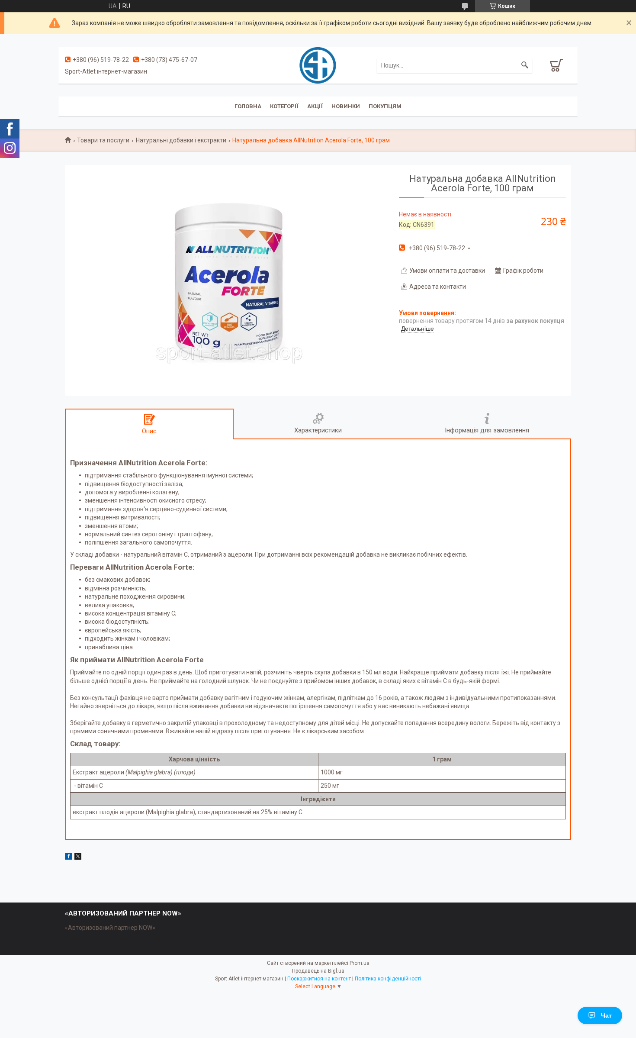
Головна (247, 106)
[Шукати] (525, 65)
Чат (606, 1015)
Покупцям (385, 106)
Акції (315, 106)
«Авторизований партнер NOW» (110, 927)
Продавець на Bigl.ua (318, 971)
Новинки (345, 106)
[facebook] (68, 857)
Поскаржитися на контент (319, 979)
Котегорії (284, 106)
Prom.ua (359, 963)
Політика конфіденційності (388, 979)
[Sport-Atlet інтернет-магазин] (317, 64)
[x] (77, 857)
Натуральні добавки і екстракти (181, 140)
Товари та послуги (103, 140)
